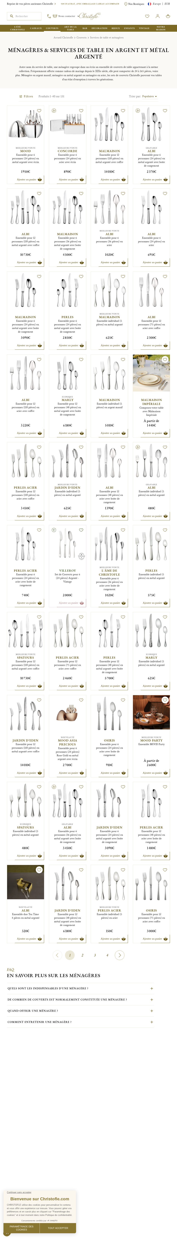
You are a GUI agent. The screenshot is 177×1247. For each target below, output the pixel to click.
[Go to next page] (119, 955)
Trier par (135, 96)
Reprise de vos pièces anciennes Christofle (30, 4)
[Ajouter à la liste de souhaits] (39, 110)
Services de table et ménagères (107, 37)
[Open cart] (168, 16)
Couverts (82, 37)
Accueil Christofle (63, 37)
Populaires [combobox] (148, 96)
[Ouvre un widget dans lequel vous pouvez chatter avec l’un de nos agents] (13, 1241)
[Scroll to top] (163, 1233)
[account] (147, 16)
